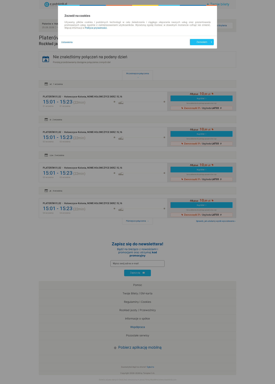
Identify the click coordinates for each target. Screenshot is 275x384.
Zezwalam (201, 42)
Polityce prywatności (96, 27)
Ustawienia (67, 42)
